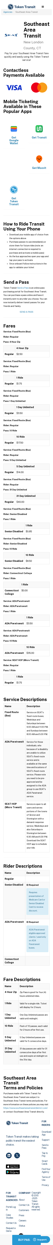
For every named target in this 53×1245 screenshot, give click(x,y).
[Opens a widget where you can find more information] (40, 1240)
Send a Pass (23, 288)
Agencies (7, 12)
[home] (21, 7)
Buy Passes (26, 1239)
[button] (42, 6)
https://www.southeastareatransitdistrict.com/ (25, 1108)
